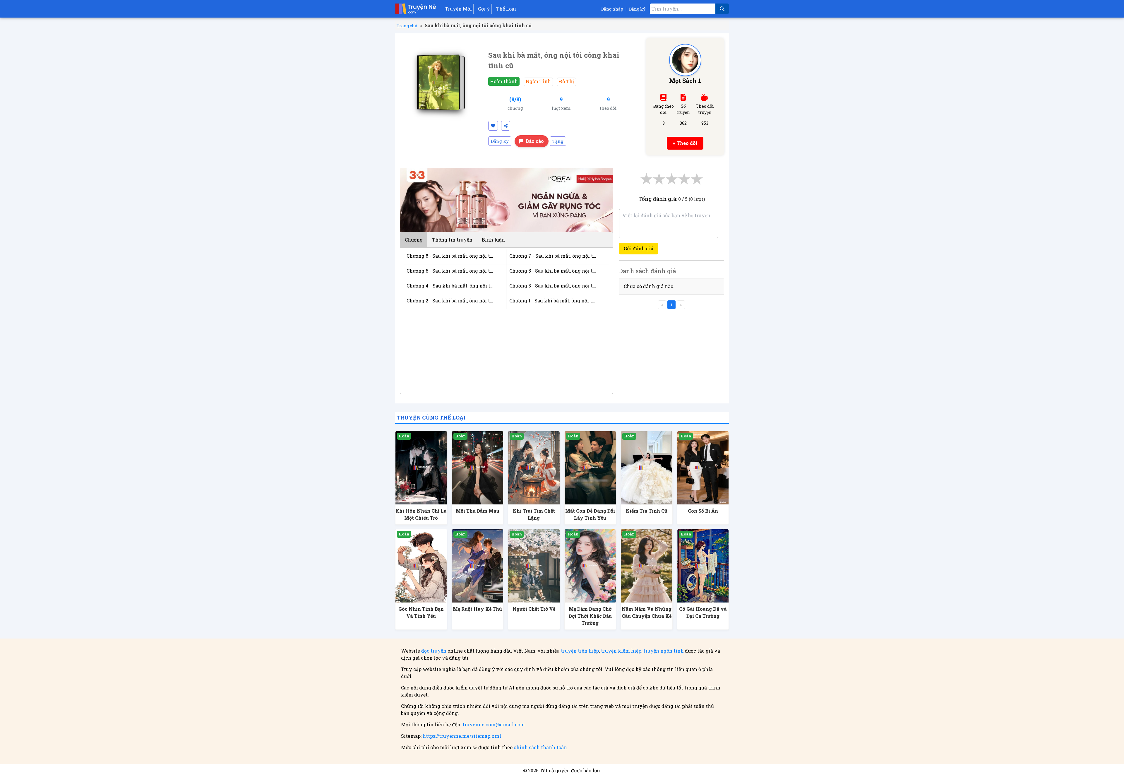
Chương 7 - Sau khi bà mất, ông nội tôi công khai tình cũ (553, 256)
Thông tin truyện (452, 240)
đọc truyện (433, 651)
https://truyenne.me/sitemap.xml (462, 736)
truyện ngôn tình (663, 651)
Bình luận (493, 240)
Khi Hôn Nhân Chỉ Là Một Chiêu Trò (421, 514)
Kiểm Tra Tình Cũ (646, 511)
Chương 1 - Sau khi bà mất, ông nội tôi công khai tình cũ (553, 300)
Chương (414, 240)
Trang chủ (407, 25)
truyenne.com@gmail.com (493, 724)
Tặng (557, 141)
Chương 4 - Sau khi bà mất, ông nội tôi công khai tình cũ (450, 286)
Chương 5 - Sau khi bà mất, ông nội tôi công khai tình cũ (553, 271)
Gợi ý (484, 9)
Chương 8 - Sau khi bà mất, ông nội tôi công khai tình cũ (450, 256)
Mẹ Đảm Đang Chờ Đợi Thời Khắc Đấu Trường (590, 616)
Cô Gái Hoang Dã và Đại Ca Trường (703, 612)
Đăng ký (637, 9)
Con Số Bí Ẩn (703, 511)
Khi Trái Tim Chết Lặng (534, 514)
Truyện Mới (458, 9)
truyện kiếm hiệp (621, 651)
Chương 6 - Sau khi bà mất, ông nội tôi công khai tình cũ (450, 271)
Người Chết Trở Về (534, 609)
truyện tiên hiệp (580, 651)
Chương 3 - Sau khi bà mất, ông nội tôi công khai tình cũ (553, 286)
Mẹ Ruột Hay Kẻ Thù (477, 609)
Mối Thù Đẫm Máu (477, 511)
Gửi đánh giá (638, 248)
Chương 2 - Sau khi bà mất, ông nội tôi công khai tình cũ (450, 300)
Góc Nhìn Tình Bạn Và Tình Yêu (421, 612)
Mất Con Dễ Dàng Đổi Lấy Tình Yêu (590, 514)
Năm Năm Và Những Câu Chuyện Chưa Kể (646, 612)
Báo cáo (535, 141)
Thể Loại (506, 9)
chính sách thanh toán (540, 747)
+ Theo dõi (685, 143)
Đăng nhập (612, 9)
